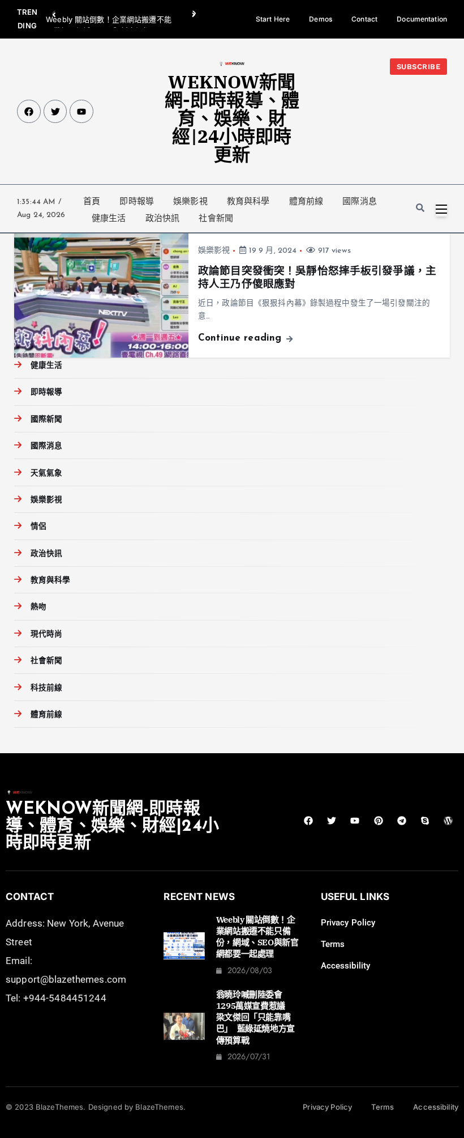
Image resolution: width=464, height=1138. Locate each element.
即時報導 (136, 201)
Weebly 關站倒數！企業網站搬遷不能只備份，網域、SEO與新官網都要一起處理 (257, 936)
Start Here (273, 19)
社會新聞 (216, 218)
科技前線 (46, 688)
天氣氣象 (46, 473)
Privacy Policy (348, 923)
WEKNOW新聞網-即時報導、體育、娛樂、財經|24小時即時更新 (232, 118)
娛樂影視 (190, 201)
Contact (364, 19)
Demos (320, 19)
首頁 (91, 201)
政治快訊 (162, 218)
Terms (333, 944)
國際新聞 (46, 419)
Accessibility (346, 966)
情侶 (38, 526)
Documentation (422, 19)
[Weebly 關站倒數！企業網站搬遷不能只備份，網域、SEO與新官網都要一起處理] (184, 945)
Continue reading (241, 338)
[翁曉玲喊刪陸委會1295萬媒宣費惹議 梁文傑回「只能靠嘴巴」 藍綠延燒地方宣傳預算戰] (184, 1026)
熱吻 (38, 607)
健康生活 (109, 218)
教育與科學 (248, 201)
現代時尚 (46, 634)
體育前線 (306, 201)
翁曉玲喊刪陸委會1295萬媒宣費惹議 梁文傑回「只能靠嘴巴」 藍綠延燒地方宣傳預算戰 (255, 1017)
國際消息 (359, 201)
